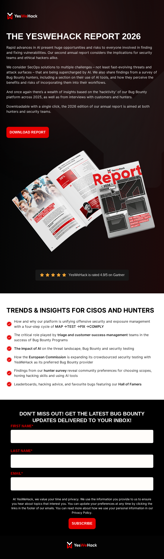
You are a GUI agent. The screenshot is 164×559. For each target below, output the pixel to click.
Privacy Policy (81, 512)
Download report (28, 132)
